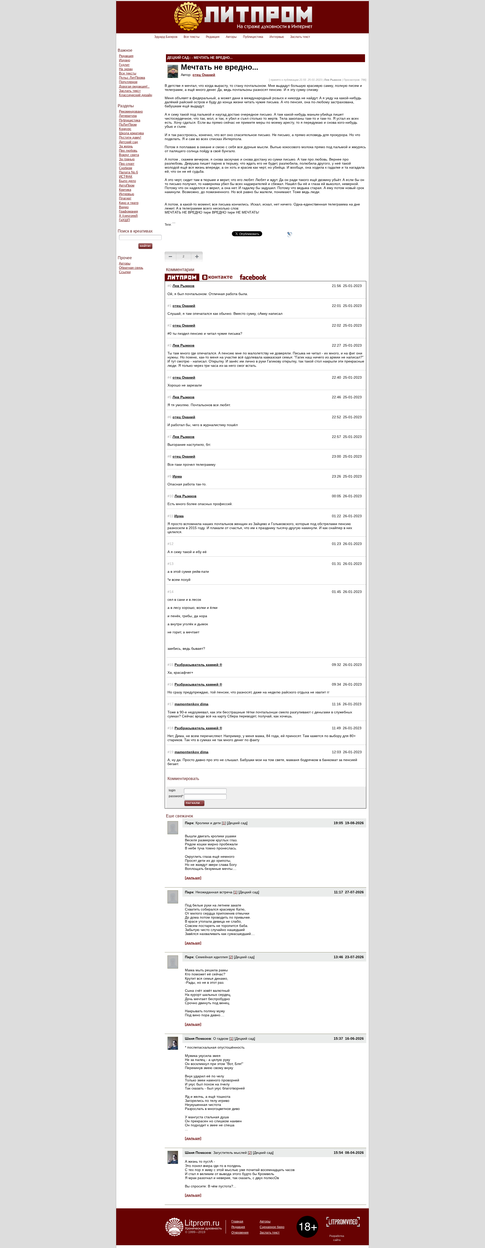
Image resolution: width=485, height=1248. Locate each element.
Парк (189, 823)
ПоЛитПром (128, 124)
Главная (237, 1221)
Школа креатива (131, 133)
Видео (124, 207)
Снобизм (125, 168)
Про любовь (128, 150)
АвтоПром (126, 185)
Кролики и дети (208, 823)
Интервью (277, 37)
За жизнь (126, 146)
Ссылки (125, 272)
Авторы (231, 37)
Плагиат (125, 198)
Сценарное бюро (272, 1227)
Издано (124, 60)
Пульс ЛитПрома (132, 78)
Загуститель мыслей (230, 1153)
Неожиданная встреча (214, 892)
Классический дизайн (135, 95)
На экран (126, 69)
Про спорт (126, 164)
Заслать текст (300, 37)
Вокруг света (129, 155)
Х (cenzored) (128, 216)
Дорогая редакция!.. (134, 86)
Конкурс (125, 129)
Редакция (213, 37)
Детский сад (128, 142)
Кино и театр (128, 203)
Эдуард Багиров (165, 37)
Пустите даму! (130, 137)
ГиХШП (124, 220)
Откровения (240, 1232)
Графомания (128, 211)
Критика (125, 190)
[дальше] (193, 878)
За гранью (127, 159)
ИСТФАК (125, 176)
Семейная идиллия (212, 957)
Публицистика (253, 37)
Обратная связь (131, 268)
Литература (128, 116)
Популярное (128, 82)
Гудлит (124, 65)
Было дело (127, 181)
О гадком (220, 1038)
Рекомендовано (131, 111)
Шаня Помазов (198, 1038)
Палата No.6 (128, 172)
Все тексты (192, 37)
